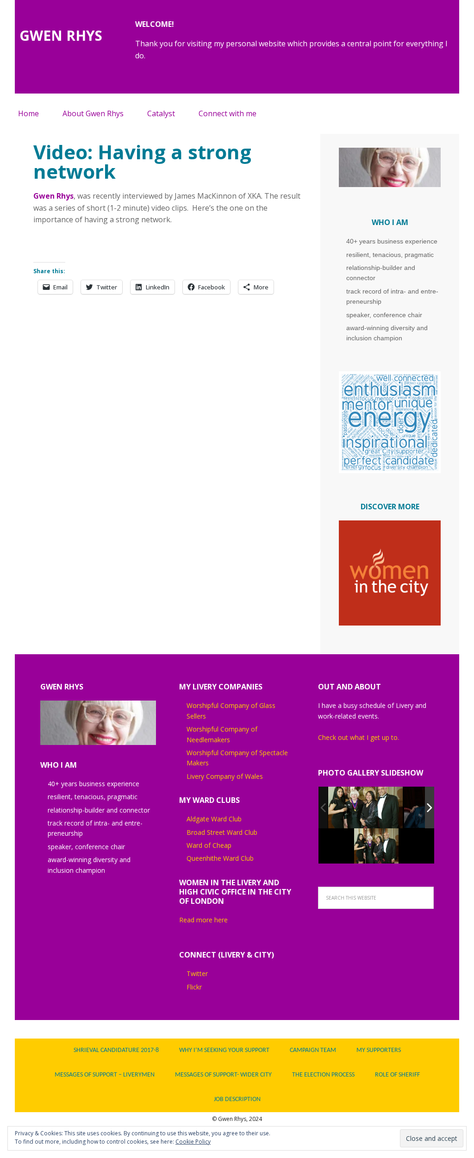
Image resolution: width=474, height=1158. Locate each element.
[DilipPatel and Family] (365, 807)
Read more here (203, 919)
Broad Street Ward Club (222, 832)
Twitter (197, 973)
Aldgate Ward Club (214, 818)
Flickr (194, 987)
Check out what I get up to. (359, 737)
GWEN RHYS (60, 35)
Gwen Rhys (53, 196)
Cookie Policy (193, 1141)
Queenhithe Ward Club (220, 858)
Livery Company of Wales (225, 776)
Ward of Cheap (209, 845)
